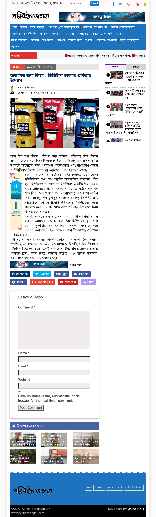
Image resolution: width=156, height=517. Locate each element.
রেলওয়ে (61, 40)
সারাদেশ (120, 33)
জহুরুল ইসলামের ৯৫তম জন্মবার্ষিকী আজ (86, 443)
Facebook (21, 274)
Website (24, 380)
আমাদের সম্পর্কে (114, 487)
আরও (14, 46)
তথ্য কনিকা (36, 67)
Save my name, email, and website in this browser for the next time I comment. (49, 398)
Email (23, 366)
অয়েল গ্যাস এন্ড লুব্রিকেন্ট (23, 33)
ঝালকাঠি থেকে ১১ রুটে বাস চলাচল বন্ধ (135, 94)
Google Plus (44, 282)
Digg (63, 274)
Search (95, 3)
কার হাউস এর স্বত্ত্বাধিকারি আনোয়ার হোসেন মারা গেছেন (20, 458)
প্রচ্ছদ (14, 27)
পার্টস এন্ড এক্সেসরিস (50, 33)
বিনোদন (35, 40)
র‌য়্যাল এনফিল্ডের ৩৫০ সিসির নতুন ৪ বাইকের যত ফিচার (95, 56)
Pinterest (69, 282)
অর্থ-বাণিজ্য (47, 40)
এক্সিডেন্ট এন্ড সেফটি (106, 40)
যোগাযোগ (99, 487)
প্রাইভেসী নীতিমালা (133, 487)
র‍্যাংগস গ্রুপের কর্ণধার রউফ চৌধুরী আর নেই (53, 460)
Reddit (20, 282)
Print (89, 282)
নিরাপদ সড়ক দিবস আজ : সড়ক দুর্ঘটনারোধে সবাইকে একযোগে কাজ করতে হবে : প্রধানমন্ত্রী (54, 440)
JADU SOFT (136, 509)
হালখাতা (48, 67)
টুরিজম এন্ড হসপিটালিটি (122, 27)
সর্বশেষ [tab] (115, 67)
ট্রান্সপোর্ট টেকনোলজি (102, 33)
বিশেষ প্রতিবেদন (19, 40)
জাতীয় (23, 27)
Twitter (43, 274)
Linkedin (82, 274)
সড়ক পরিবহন (37, 27)
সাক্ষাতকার (83, 33)
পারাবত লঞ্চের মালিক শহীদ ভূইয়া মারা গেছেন (22, 443)
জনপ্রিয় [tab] (136, 67)
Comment (26, 307)
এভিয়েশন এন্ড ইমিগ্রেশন (94, 27)
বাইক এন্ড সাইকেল (129, 40)
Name (23, 353)
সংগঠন (89, 40)
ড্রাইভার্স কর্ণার (75, 40)
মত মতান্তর (69, 33)
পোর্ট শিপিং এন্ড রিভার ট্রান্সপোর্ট (63, 27)
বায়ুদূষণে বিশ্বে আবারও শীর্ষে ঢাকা (85, 460)
